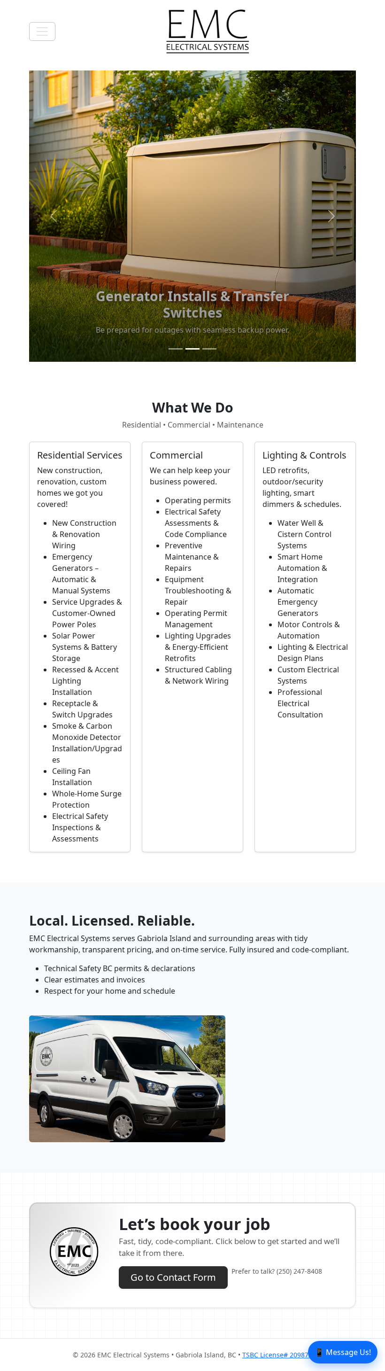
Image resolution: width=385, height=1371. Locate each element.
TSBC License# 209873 (277, 1354)
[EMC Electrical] (207, 31)
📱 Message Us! (343, 1352)
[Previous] (53, 216)
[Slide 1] (176, 348)
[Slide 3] (209, 348)
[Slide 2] (192, 348)
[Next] (331, 216)
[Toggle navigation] (42, 31)
